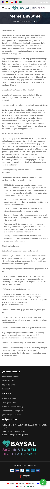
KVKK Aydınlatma (9, 402)
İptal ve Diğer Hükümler (11, 415)
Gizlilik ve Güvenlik (9, 398)
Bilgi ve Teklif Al (8, 385)
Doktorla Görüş (8, 381)
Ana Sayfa (17, 21)
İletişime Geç (7, 389)
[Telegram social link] (46, 2)
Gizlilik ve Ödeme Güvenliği (12, 406)
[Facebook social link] (35, 2)
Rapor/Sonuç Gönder (10, 376)
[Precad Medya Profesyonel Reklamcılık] (25, 476)
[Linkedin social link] (43, 2)
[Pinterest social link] (40, 2)
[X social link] (37, 2)
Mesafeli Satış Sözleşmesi (12, 411)
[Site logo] (28, 8)
